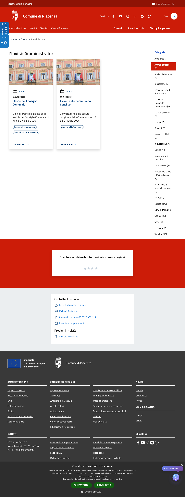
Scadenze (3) (161, 203)
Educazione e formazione (62, 427)
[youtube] (142, 442)
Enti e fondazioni (16, 406)
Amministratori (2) (162, 66)
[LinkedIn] (134, 16)
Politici (11, 411)
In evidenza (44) (162, 143)
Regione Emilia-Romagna (20, 3)
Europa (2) (159, 122)
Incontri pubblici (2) (162, 135)
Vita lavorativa (100, 421)
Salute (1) (159, 197)
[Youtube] (119, 16)
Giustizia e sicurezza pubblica (107, 390)
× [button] (182, 465)
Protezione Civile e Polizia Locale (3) (163, 175)
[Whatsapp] (148, 16)
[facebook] (138, 442)
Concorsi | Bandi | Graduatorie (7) (163, 91)
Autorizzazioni (57, 411)
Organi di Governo (16, 390)
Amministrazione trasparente (107, 442)
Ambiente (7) (161, 58)
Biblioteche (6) (162, 84)
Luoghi (139, 415)
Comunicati (141, 395)
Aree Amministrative (18, 395)
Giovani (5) (160, 128)
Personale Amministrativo (20, 416)
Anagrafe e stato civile (61, 400)
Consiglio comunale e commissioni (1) (162, 103)
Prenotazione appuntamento (64, 442)
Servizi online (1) (163, 209)
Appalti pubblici (57, 406)
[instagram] (147, 442)
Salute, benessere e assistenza (108, 406)
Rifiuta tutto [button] (104, 485)
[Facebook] (112, 16)
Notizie (22, 91)
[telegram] (152, 442)
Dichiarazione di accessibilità (107, 458)
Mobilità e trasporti (102, 400)
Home (14, 39)
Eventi (139, 420)
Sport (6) (159, 222)
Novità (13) (160, 150)
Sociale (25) (160, 216)
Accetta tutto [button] (81, 485)
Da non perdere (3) (162, 114)
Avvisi (139, 400)
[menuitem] (19, 28)
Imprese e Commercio (103, 395)
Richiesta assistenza (60, 458)
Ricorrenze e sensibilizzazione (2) (163, 188)
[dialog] (92, 479)
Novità (24, 39)
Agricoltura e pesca (59, 390)
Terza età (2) (160, 228)
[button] (174, 16)
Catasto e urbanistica (60, 416)
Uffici (10, 400)
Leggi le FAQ (56, 452)
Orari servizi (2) (162, 165)
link (120, 479)
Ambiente (55, 395)
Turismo (97, 416)
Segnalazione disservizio (62, 447)
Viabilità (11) (161, 234)
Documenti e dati (16, 421)
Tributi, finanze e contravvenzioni (109, 411)
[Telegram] (141, 16)
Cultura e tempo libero (61, 421)
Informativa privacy (102, 447)
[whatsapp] (156, 442)
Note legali (98, 452)
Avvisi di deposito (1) (163, 76)
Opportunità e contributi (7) (161, 157)
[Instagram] (127, 16)
